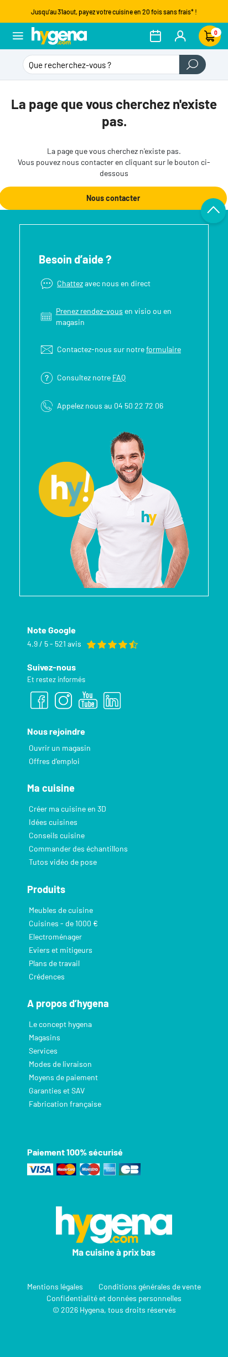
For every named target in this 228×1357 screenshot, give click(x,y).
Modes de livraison (60, 1064)
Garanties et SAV (57, 1090)
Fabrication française (65, 1103)
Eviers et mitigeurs (60, 949)
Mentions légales (55, 1286)
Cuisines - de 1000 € (63, 923)
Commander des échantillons (78, 848)
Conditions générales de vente (150, 1286)
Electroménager (55, 936)
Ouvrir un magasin (60, 747)
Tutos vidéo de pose (63, 861)
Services (43, 1050)
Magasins (44, 1037)
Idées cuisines (53, 822)
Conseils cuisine (57, 835)
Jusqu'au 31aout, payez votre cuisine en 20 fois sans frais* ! (114, 12)
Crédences (47, 976)
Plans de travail (54, 963)
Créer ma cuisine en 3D (67, 808)
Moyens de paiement (63, 1077)
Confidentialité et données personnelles (114, 1298)
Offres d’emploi (54, 761)
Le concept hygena (60, 1024)
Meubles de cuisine (61, 910)
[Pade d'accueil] (59, 35)
